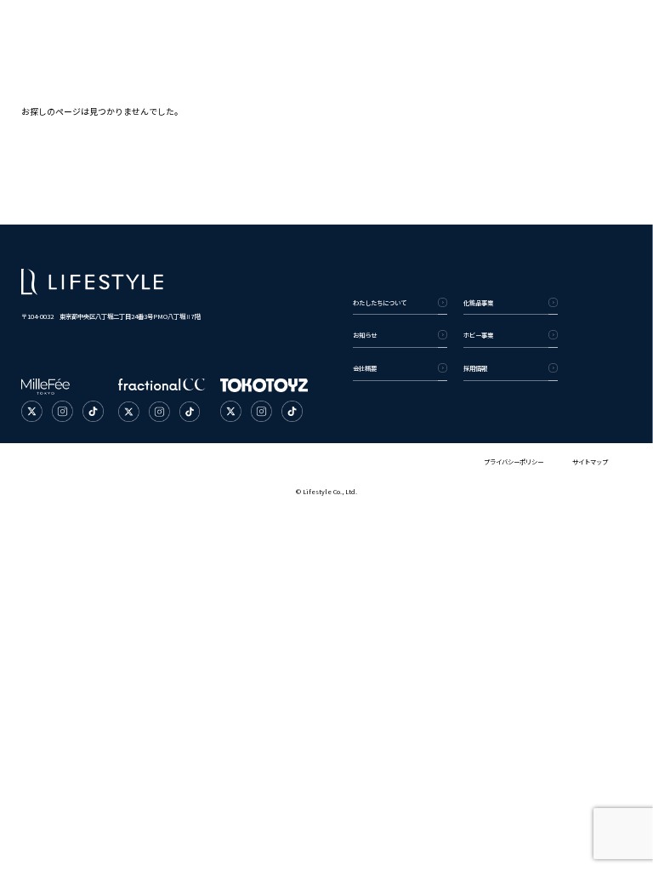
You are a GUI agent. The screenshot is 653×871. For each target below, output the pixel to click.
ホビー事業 (478, 334)
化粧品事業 (478, 302)
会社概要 (365, 368)
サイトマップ (590, 461)
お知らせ (365, 334)
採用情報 (475, 368)
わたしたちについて (379, 302)
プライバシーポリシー (513, 461)
